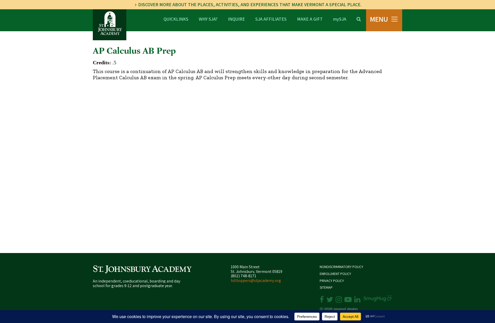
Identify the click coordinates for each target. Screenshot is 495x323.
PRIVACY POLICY (332, 281)
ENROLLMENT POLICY (335, 274)
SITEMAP (326, 287)
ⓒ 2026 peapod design (339, 308)
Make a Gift (310, 19)
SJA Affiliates (271, 19)
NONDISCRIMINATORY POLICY (341, 267)
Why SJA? (208, 19)
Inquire (236, 19)
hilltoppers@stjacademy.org (256, 280)
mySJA (339, 19)
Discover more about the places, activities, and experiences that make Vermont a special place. (249, 4)
